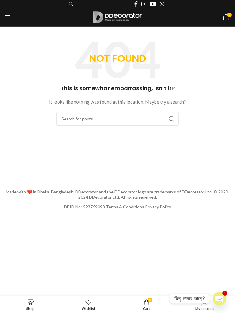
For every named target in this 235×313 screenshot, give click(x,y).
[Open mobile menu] (8, 17)
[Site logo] (117, 16)
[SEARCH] (172, 119)
